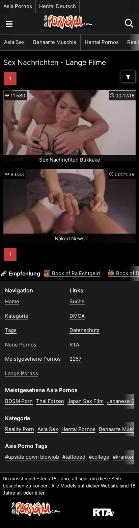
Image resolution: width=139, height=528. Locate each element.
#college (99, 457)
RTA (74, 344)
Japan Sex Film (85, 401)
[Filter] (128, 76)
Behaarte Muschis (54, 42)
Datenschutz (85, 330)
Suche (77, 301)
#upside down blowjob (32, 457)
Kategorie (16, 316)
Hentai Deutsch (57, 6)
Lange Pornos (21, 373)
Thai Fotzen (50, 401)
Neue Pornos (20, 344)
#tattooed (73, 457)
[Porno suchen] (8, 23)
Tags (11, 330)
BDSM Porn (19, 401)
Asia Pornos (17, 6)
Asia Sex (14, 42)
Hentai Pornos (102, 42)
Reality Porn (19, 429)
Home (12, 301)
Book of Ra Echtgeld (75, 273)
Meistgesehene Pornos (33, 359)
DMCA (77, 316)
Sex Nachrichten (30, 62)
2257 (76, 359)
